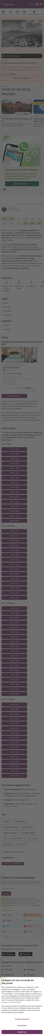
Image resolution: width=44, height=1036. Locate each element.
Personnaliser (22, 1025)
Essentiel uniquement (22, 1019)
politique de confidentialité (11, 1002)
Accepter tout (22, 1032)
